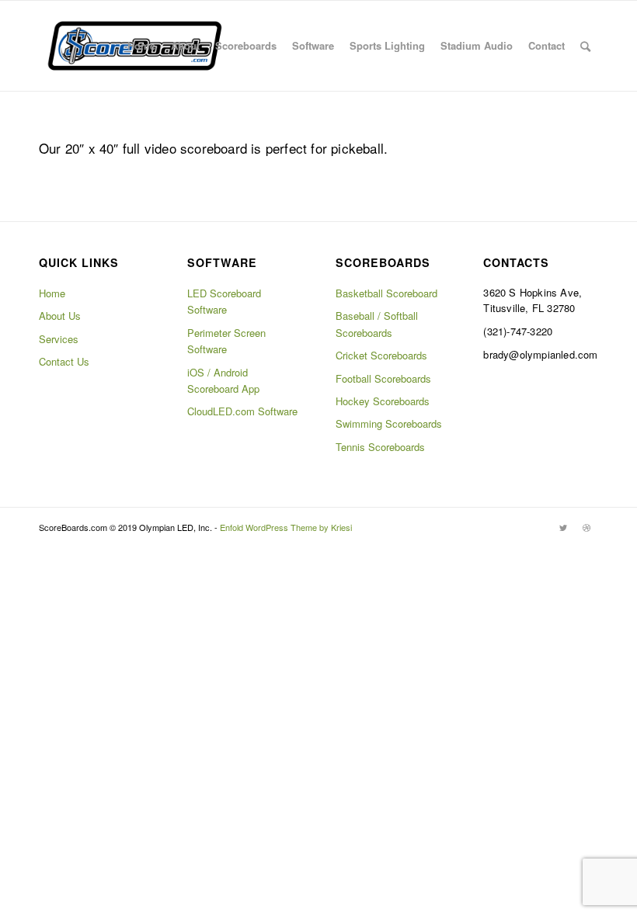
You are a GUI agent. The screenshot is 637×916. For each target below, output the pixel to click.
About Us (60, 315)
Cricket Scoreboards (381, 355)
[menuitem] (141, 46)
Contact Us (64, 361)
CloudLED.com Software (242, 411)
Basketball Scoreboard (386, 293)
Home (52, 293)
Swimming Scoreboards (389, 423)
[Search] (585, 46)
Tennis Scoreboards (380, 446)
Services (58, 338)
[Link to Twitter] (563, 527)
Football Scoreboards (383, 378)
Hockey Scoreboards (383, 401)
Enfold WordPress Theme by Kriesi (286, 527)
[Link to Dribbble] (586, 527)
